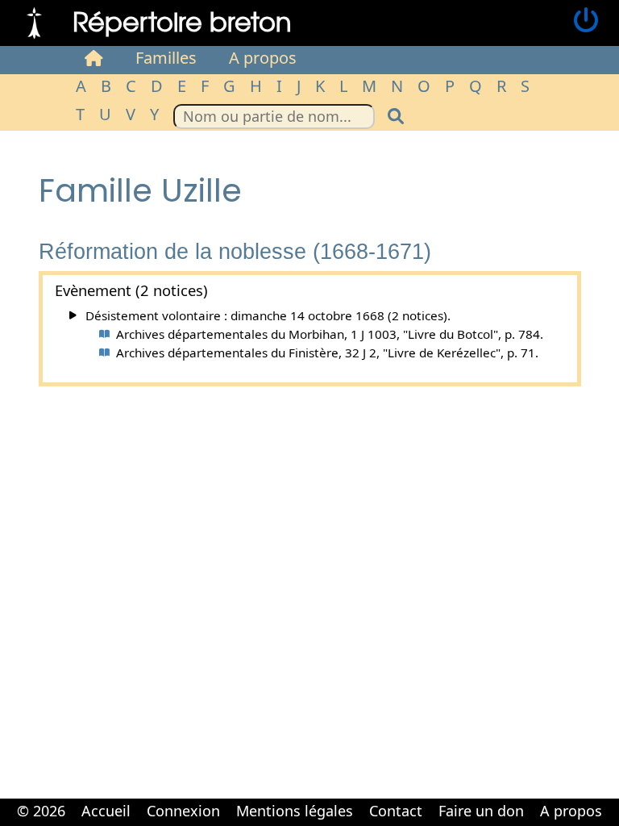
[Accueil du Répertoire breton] (94, 58)
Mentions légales (294, 810)
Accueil (106, 810)
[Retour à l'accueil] (34, 21)
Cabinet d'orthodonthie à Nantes (299, 824)
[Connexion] (586, 21)
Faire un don (481, 810)
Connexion (183, 810)
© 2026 (41, 810)
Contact (395, 810)
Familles (166, 58)
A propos (263, 58)
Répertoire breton (182, 21)
